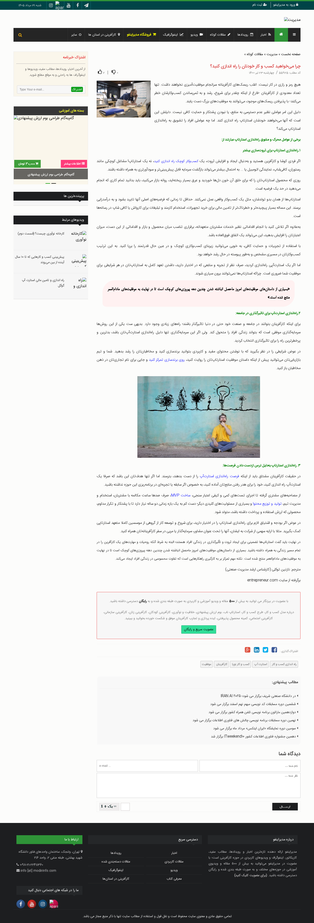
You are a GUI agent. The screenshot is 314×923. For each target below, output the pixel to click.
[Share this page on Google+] (247, 650)
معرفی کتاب (174, 879)
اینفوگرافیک (171, 35)
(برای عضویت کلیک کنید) (250, 875)
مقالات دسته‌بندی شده (116, 861)
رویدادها (243, 35)
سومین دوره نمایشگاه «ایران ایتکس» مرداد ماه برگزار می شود (255, 728)
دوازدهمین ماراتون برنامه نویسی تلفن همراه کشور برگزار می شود (253, 712)
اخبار (264, 35)
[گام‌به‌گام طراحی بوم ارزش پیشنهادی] (51, 147)
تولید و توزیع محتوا (267, 504)
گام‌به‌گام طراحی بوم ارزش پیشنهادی (50, 174)
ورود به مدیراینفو (284, 5)
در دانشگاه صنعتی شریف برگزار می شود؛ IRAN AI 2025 (259, 696)
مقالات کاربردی (174, 861)
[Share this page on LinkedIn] (256, 650)
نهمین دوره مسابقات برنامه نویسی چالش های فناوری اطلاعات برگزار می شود (245, 720)
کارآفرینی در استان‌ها (116, 879)
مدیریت (272, 54)
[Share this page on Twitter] (265, 650)
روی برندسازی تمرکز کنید (167, 360)
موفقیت (206, 664)
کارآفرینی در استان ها (103, 35)
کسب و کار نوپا (240, 664)
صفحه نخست (291, 54)
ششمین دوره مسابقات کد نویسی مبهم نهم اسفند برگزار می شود (253, 704)
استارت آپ (260, 664)
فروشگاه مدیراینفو (140, 35)
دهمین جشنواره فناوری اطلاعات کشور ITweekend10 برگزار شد (254, 737)
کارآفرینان (221, 664)
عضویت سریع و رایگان (198, 629)
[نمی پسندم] (114, 72)
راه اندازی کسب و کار (284, 664)
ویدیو (195, 35)
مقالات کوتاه (255, 54)
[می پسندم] (100, 72)
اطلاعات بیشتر (72, 163)
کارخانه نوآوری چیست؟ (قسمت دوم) (41, 233)
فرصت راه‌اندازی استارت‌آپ (219, 476)
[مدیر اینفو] (292, 20)
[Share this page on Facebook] (274, 650)
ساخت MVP (180, 495)
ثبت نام (257, 5)
